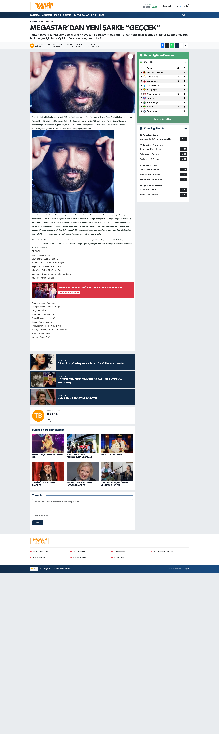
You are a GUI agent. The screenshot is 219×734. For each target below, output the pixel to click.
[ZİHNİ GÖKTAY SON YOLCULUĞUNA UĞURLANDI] (83, 443)
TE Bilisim (52, 414)
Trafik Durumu (119, 551)
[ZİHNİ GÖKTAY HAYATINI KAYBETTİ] (48, 471)
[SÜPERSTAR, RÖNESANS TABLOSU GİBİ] (48, 443)
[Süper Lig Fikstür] (185, 128)
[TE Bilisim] (38, 415)
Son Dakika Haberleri (81, 557)
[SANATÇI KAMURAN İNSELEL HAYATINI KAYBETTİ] (83, 471)
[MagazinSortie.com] (43, 6)
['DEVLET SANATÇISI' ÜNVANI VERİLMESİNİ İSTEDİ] (117, 471)
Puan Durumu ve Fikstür (163, 551)
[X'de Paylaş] (167, 45)
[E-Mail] (49, 420)
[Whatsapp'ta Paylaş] (172, 45)
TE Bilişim (185, 569)
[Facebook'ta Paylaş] (162, 45)
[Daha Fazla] (177, 45)
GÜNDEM (35, 15)
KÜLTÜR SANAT (81, 15)
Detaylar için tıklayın (163, 119)
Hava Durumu (79, 551)
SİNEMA (67, 15)
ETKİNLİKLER (97, 15)
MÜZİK (57, 15)
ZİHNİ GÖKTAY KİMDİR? (112, 455)
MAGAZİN (47, 15)
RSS (35, 569)
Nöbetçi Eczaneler (40, 551)
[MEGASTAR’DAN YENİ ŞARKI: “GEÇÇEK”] (82, 82)
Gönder (37, 523)
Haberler (34, 22)
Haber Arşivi (119, 557)
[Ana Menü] (187, 15)
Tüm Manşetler (39, 557)
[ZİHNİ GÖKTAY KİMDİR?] (117, 443)
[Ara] (184, 15)
